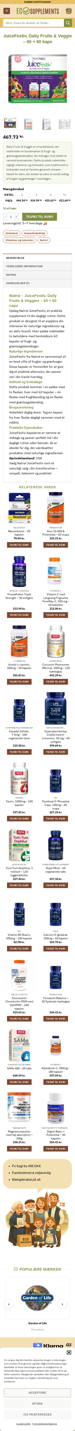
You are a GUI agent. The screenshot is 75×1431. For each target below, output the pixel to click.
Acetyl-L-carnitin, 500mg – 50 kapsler (19, 666)
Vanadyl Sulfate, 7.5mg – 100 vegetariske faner (19, 735)
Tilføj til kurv (39, 217)
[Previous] (9, 79)
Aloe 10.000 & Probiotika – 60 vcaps (55, 533)
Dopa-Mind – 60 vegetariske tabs (55, 869)
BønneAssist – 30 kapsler (19, 533)
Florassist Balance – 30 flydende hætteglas (56, 999)
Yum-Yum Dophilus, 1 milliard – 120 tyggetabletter (19, 871)
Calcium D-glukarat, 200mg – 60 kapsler (55, 936)
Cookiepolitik (23, 1423)
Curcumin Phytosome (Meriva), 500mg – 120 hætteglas (56, 668)
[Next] (65, 79)
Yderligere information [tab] (24, 266)
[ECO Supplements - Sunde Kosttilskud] (38, 11)
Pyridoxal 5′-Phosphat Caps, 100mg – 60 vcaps (55, 805)
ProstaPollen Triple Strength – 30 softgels (19, 596)
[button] (69, 1352)
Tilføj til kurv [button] (19, 544)
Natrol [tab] (11, 275)
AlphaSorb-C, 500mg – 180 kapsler (56, 1070)
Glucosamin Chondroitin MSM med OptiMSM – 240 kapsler (19, 1003)
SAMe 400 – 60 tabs (19, 1068)
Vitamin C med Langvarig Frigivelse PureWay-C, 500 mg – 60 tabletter (55, 600)
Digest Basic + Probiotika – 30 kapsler (55, 1135)
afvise (37, 1403)
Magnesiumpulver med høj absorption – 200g (19, 1135)
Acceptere (37, 1392)
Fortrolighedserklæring (44, 1423)
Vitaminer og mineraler (20, 240)
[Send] (68, 23)
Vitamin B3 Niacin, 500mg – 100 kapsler (19, 936)
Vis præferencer (37, 1414)
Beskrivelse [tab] (15, 258)
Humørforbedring (34, 233)
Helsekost (12, 233)
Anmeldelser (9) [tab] (17, 283)
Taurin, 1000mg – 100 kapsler (19, 803)
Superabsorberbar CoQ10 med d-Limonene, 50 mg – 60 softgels (56, 737)
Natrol (44, 240)
